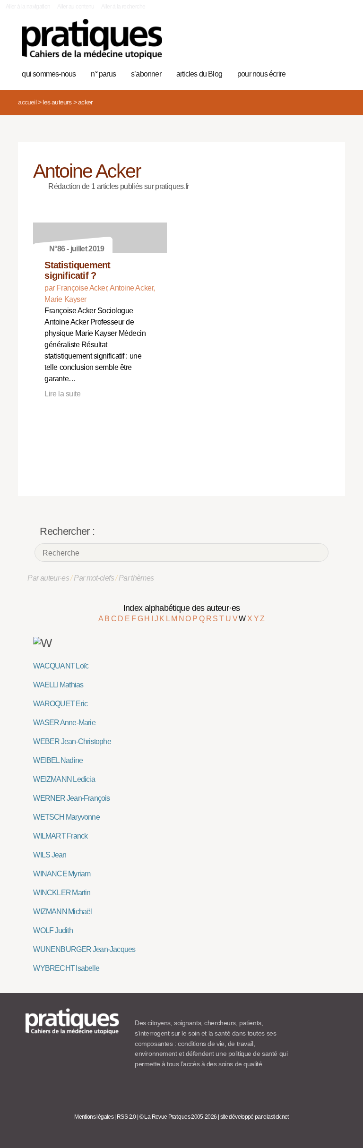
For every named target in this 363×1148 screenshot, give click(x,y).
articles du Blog (199, 74)
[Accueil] (92, 39)
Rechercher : (67, 531)
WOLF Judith (52, 930)
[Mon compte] (318, 44)
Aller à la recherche (123, 6)
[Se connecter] (333, 44)
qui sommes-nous (49, 74)
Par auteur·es (48, 578)
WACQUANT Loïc (60, 666)
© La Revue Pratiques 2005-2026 (178, 1117)
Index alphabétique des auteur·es (181, 608)
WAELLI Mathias (58, 685)
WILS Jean (49, 855)
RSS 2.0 (126, 1117)
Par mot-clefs (94, 578)
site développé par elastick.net (254, 1117)
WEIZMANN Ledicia (64, 779)
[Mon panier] (304, 44)
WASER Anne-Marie (64, 723)
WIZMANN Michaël (62, 912)
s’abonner (146, 74)
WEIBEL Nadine (58, 760)
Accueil (27, 102)
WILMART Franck (60, 836)
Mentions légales (93, 1117)
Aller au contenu (76, 6)
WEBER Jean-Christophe (72, 741)
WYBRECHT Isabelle (66, 968)
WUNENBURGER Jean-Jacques (84, 949)
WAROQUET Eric (60, 704)
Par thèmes (136, 578)
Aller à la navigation (28, 6)
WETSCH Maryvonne (66, 817)
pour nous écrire (261, 74)
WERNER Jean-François (71, 798)
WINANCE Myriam (61, 874)
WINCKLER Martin (61, 893)
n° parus (103, 74)
